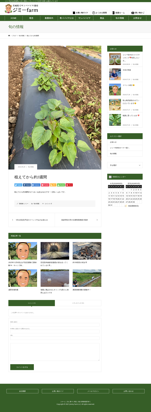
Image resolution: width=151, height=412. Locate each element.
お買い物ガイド (58, 391)
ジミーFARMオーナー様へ (119, 148)
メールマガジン (93, 391)
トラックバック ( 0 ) (78, 303)
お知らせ (113, 142)
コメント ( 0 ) (32, 303)
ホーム (63, 401)
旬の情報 (31, 167)
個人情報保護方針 (84, 401)
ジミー (26, 204)
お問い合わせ (129, 391)
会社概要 (22, 391)
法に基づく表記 (72, 401)
